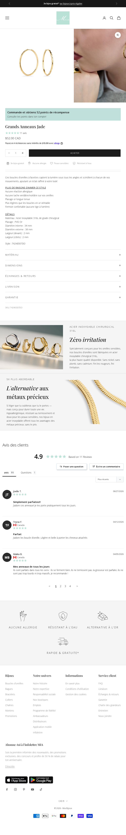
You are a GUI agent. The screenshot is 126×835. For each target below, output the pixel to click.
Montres (9, 710)
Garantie (102, 699)
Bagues (9, 688)
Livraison (102, 688)
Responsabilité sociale (44, 694)
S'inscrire (10, 766)
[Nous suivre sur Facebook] (7, 789)
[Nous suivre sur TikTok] (41, 789)
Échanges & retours (108, 694)
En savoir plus (72, 683)
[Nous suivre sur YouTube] (32, 789)
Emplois (37, 705)
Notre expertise (41, 688)
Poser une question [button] (73, 466)
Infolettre (37, 732)
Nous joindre (105, 716)
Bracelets (10, 694)
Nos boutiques (40, 699)
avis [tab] (6, 472)
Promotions (11, 716)
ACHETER (74, 153)
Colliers (9, 699)
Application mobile (42, 726)
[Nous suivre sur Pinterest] (24, 789)
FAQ (100, 683)
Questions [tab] (26, 472)
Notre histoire (40, 683)
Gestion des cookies (75, 694)
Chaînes (9, 705)
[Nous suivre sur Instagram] (15, 789)
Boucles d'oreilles (14, 683)
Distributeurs (39, 721)
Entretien (103, 710)
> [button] (77, 586)
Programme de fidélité (44, 710)
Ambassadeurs (40, 716)
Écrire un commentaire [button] (108, 466)
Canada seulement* (79, 5)
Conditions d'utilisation (77, 688)
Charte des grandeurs (109, 705)
